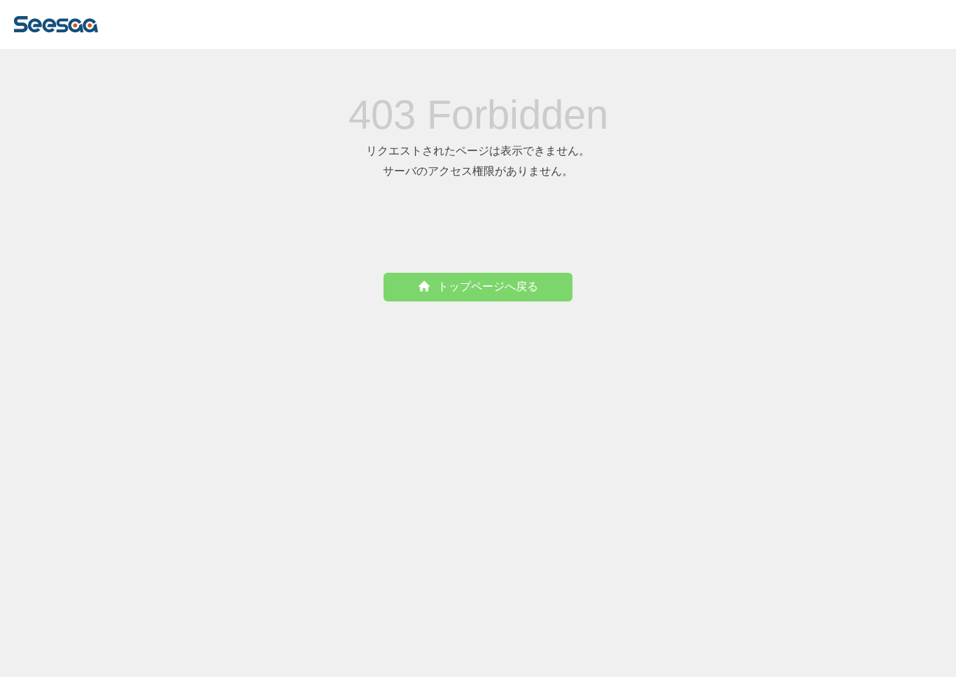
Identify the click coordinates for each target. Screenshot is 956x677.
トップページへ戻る (487, 286)
